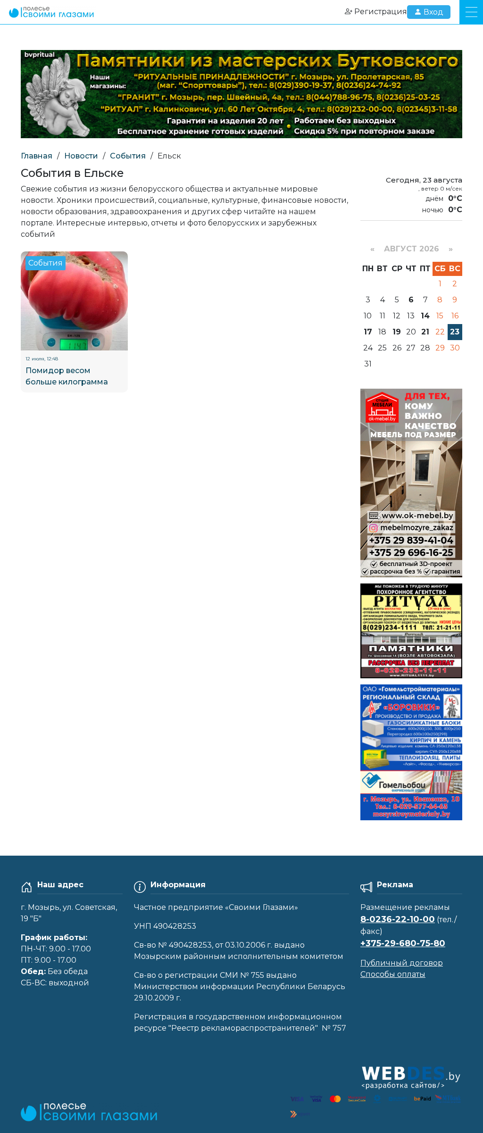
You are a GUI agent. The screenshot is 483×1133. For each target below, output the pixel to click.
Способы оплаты (392, 974)
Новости (81, 155)
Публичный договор (401, 962)
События (128, 155)
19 (396, 331)
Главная (36, 155)
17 (368, 331)
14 (425, 315)
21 (425, 331)
